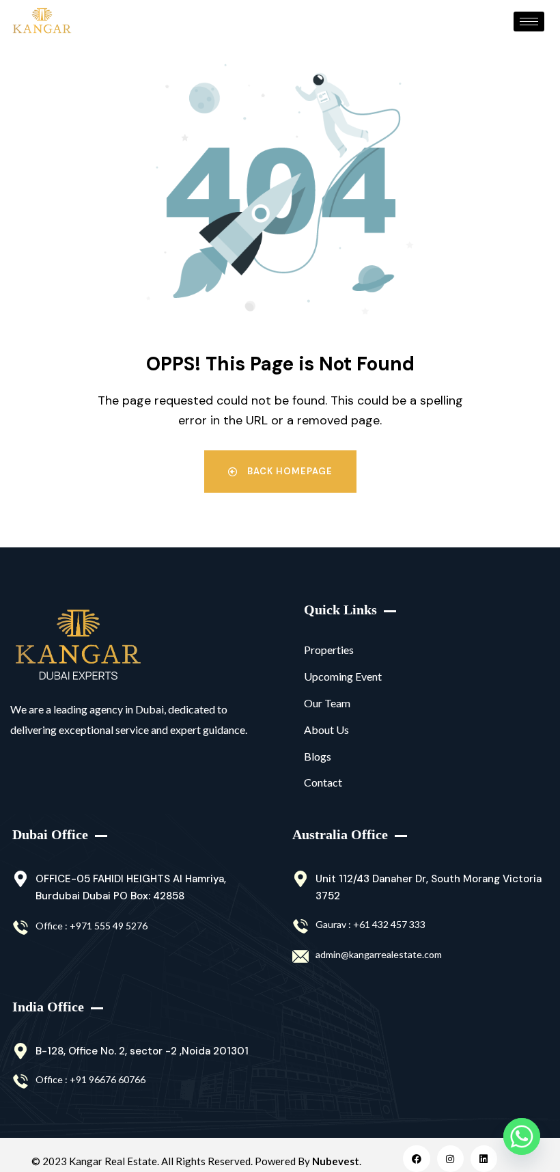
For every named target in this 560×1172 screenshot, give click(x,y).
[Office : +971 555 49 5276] (20, 928)
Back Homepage (288, 471)
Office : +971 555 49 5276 (92, 925)
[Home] (78, 645)
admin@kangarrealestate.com (379, 954)
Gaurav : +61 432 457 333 (370, 924)
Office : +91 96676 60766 (90, 1079)
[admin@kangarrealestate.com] (300, 957)
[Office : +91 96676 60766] (20, 1082)
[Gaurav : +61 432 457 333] (300, 926)
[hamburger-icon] (529, 21)
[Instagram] (450, 1158)
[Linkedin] (484, 1158)
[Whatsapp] (521, 1136)
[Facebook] (416, 1158)
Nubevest (335, 1161)
